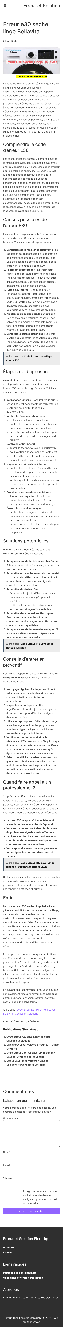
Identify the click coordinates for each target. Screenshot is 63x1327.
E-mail (7, 1165)
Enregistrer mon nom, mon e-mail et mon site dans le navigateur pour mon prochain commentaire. (40, 1197)
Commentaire (12, 1118)
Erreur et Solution (41, 5)
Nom (7, 1152)
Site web (8, 1178)
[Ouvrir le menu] (5, 5)
